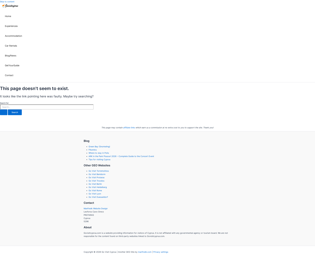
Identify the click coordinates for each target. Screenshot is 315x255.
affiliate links (129, 127)
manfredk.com (144, 252)
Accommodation (13, 36)
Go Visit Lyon (95, 193)
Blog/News (10, 55)
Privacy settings (160, 252)
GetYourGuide (12, 65)
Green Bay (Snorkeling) (99, 146)
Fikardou (93, 149)
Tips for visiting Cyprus (99, 159)
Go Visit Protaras (96, 177)
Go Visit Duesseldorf (98, 197)
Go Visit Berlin (95, 184)
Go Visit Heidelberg (98, 187)
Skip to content (7, 1)
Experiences (11, 26)
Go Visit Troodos (96, 181)
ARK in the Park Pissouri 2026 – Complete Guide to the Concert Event (121, 156)
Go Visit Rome (95, 190)
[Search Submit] (3, 112)
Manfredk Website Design (96, 208)
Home (8, 16)
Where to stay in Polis (99, 153)
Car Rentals (11, 45)
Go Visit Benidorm (97, 174)
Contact (9, 75)
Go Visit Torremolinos (99, 171)
